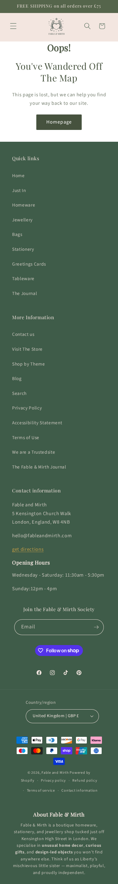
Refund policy (84, 780)
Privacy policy (53, 780)
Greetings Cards (29, 264)
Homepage (59, 122)
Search (19, 393)
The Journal (24, 293)
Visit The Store (27, 349)
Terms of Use (25, 437)
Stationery (23, 249)
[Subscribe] (96, 627)
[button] (13, 26)
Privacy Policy (27, 408)
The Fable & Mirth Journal (39, 467)
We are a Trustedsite (33, 452)
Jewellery (22, 220)
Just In (19, 190)
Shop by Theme (28, 364)
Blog (17, 378)
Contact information (79, 790)
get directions (28, 549)
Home (18, 175)
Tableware (23, 278)
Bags (17, 234)
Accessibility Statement (37, 422)
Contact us (23, 334)
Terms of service (41, 790)
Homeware (23, 205)
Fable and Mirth (55, 772)
